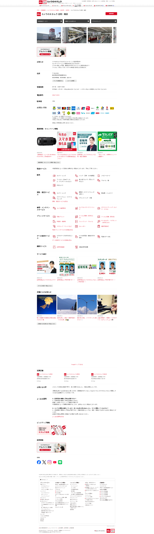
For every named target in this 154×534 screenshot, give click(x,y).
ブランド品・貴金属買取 (76, 492)
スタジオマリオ (59, 491)
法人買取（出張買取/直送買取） (77, 494)
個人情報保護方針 (43, 527)
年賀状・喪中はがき (45, 499)
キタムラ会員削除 (104, 494)
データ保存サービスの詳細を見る (62, 240)
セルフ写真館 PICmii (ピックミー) (62, 502)
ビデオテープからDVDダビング (47, 502)
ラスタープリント (44, 487)
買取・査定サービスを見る (60, 201)
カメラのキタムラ (103, 484)
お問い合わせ (95, 1)
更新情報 (72, 509)
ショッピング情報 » (74, 482)
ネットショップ (73, 484)
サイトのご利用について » (106, 500)
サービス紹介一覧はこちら (45, 285)
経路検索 (111, 13)
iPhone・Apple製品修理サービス (61, 484)
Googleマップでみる (77, 364)
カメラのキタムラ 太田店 (46, 374)
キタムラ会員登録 (104, 491)
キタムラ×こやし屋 (59, 507)
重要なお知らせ (73, 504)
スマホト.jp (57, 489)
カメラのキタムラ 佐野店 (73, 374)
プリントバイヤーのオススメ (76, 496)
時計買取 (73, 491)
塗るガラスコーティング (60, 487)
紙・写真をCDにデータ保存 (47, 507)
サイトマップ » (103, 498)
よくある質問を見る (58, 416)
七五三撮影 (58, 492)
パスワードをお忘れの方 (106, 496)
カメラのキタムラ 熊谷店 (100, 374)
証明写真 (42, 519)
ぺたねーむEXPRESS (44, 515)
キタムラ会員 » (103, 489)
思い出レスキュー (43, 501)
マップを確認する (58, 80)
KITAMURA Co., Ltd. (46, 531)
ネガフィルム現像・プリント (47, 489)
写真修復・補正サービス (46, 512)
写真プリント (43, 484)
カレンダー (42, 514)
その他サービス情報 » (60, 482)
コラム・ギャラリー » (90, 482)
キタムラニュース (73, 497)
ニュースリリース (53, 527)
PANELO (42, 520)
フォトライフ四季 (88, 496)
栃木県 (62, 10)
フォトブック (43, 491)
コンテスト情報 (88, 503)
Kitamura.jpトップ (44, 479)
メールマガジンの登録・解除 (61, 497)
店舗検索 (43, 10)
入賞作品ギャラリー (89, 505)
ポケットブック (44, 494)
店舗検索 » (102, 482)
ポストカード (43, 497)
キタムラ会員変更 (104, 493)
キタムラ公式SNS (58, 500)
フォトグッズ (43, 517)
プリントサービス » (45, 482)
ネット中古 (73, 487)
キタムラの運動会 (88, 493)
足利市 (67, 10)
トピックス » (73, 503)
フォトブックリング (45, 496)
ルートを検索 (71, 80)
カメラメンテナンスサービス (61, 486)
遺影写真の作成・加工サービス (47, 510)
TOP (38, 10)
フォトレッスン (88, 495)
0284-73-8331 (56, 95)
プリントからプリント (45, 509)
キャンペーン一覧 (73, 501)
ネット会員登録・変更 (103, 1)
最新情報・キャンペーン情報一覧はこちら (49, 162)
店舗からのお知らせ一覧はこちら (46, 323)
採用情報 (89, 1)
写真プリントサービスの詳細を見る (62, 230)
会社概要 (84, 1)
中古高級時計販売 (74, 489)
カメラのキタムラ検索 (53, 10)
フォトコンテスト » (89, 501)
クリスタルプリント (45, 486)
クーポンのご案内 (58, 499)
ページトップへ (111, 526)
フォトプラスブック (45, 492)
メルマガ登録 (112, 1)
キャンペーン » (73, 499)
